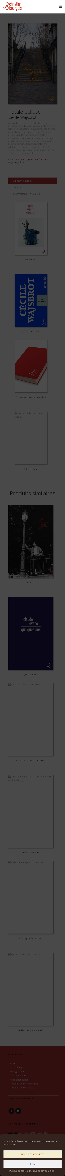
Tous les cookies (32, 1154)
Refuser (32, 1163)
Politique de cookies (18, 1170)
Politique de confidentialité (41, 1170)
